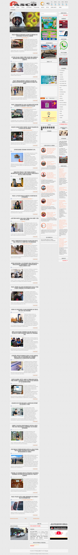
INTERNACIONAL (13, 9)
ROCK (61, 113)
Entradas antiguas (36, 518)
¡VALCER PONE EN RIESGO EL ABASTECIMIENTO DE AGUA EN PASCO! (63, 144)
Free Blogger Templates (37, 553)
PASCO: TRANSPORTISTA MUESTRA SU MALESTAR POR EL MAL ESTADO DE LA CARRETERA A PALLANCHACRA (25, 241)
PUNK (61, 111)
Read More (35, 53)
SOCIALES (61, 115)
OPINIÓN (60, 7)
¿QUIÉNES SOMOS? (54, 7)
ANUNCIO (61, 72)
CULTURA (61, 77)
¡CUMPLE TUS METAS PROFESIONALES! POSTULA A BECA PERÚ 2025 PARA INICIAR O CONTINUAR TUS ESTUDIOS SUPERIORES (24, 427)
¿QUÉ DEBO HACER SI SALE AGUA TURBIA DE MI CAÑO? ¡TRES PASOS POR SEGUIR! (25, 219)
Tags (47, 98)
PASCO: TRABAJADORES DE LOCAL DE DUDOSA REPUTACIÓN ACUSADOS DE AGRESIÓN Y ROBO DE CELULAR (24, 105)
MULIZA (61, 98)
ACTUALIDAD (12, 7)
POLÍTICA (47, 7)
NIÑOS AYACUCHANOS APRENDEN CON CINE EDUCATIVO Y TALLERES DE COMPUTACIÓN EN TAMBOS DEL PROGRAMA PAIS (25, 333)
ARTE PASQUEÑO (29, 7)
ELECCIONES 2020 (63, 81)
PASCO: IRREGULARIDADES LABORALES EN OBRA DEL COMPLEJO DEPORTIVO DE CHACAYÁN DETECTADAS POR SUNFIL (24, 82)
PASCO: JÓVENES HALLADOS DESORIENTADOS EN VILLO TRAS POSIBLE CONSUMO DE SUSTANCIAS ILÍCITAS (24, 287)
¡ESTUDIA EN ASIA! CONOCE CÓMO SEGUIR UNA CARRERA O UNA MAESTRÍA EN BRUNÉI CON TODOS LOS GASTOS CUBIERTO (24, 58)
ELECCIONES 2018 (63, 83)
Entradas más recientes (14, 518)
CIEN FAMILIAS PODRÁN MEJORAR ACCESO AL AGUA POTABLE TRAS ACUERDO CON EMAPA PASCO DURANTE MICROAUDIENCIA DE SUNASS (24, 450)
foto (60, 87)
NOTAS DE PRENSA (63, 102)
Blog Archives (51, 98)
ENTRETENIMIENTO (63, 85)
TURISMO (18, 7)
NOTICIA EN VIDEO (36, 7)
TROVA (61, 117)
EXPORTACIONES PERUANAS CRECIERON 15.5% (24, 149)
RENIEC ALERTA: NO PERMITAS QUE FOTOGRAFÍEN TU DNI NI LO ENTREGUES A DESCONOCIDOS (51, 214)
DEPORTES (42, 7)
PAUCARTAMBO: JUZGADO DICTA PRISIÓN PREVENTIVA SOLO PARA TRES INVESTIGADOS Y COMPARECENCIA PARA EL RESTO (48, 175)
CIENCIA (61, 74)
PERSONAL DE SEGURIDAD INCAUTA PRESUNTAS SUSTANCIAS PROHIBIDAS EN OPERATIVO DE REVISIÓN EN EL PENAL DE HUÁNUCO (25, 474)
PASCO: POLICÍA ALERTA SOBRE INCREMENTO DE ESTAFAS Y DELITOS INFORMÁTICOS (24, 497)
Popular (42, 98)
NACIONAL (23, 221)
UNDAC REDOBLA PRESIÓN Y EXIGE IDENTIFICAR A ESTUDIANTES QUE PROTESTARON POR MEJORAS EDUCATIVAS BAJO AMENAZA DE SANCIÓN (48, 189)
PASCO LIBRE (38, 550)
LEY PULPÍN (62, 94)
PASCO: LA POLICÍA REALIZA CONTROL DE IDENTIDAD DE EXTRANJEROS (24, 196)
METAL (61, 96)
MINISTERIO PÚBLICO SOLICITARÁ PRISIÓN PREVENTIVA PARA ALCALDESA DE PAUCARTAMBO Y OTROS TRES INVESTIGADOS (48, 151)
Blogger (46, 550)
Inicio (26, 518)
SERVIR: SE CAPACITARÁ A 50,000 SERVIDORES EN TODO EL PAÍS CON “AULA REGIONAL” (24, 310)
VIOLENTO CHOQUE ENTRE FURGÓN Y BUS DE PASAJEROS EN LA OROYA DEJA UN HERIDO (24, 127)
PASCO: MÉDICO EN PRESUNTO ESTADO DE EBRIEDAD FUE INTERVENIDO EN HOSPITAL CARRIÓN (24, 35)
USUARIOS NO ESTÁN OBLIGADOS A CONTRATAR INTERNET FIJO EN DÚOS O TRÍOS (25, 403)
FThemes (46, 553)
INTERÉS (23, 7)
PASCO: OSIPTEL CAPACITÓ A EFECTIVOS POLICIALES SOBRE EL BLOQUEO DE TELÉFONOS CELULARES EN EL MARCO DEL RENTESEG (49, 202)
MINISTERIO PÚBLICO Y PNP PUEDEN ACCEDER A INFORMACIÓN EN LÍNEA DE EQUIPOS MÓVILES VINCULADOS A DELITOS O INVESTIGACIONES (25, 173)
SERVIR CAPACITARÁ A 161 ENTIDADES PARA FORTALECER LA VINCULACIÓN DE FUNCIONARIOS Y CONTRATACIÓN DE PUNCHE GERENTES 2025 (24, 264)
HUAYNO (61, 89)
